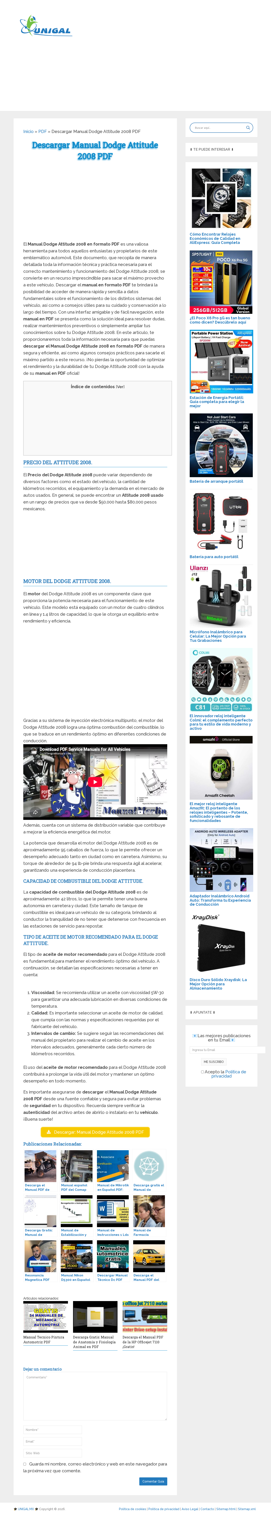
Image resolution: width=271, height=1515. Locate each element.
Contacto (207, 1509)
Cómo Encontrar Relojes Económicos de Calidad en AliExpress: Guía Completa (215, 238)
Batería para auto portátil (214, 557)
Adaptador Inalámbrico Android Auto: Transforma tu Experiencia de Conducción (220, 900)
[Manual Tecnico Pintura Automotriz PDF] (45, 1317)
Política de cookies (133, 1509)
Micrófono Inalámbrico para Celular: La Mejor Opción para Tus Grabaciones (218, 636)
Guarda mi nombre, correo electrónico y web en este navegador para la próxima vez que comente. (95, 1467)
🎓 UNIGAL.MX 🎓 (26, 1509)
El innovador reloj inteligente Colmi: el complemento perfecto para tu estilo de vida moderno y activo (221, 722)
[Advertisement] (135, 81)
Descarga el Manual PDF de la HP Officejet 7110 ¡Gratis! (143, 1342)
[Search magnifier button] (248, 128)
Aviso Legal (190, 1509)
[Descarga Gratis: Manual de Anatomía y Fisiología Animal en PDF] (95, 1317)
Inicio (28, 131)
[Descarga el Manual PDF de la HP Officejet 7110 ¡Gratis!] (145, 1317)
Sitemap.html (226, 1509)
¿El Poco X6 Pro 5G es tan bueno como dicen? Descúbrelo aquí (220, 320)
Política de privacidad (229, 1074)
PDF (42, 131)
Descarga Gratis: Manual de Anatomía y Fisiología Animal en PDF (94, 1342)
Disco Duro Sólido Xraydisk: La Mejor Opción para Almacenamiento (218, 983)
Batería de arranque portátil (216, 481)
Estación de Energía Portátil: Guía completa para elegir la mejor (217, 401)
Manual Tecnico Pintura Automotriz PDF (43, 1339)
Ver (120, 387)
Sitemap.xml (247, 1509)
